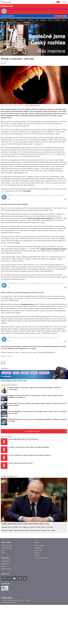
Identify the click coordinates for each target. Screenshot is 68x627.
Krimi (15, 372)
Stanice (3, 550)
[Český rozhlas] (6, 2)
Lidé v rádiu (38, 550)
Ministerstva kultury (27, 304)
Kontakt (37, 555)
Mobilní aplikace (6, 568)
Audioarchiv (21, 20)
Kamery (43, 20)
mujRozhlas (4, 368)
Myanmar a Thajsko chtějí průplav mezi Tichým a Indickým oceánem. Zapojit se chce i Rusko (28, 530)
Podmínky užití (21, 600)
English (28, 600)
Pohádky (24, 372)
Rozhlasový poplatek (41, 558)
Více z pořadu (6, 437)
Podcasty (4, 566)
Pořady (12, 20)
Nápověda (38, 548)
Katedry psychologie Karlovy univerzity (39, 218)
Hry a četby (5, 372)
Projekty (57, 20)
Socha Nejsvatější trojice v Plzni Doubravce (23, 439)
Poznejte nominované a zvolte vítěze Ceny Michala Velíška (28, 447)
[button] (65, 199)
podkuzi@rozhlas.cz (49, 352)
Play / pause (4, 197)
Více (64, 20)
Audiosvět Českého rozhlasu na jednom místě (13, 380)
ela (6, 356)
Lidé (37, 20)
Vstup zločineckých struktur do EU (20, 463)
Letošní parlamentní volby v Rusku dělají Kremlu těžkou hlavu (25, 524)
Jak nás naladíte (40, 545)
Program (4, 20)
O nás (50, 20)
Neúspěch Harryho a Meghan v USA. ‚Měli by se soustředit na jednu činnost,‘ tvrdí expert (27, 527)
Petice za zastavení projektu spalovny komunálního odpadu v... (30, 455)
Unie (17, 243)
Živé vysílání (43, 372)
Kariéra (37, 553)
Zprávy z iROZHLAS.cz (9, 476)
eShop (3, 553)
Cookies (3, 600)
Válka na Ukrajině (6, 545)
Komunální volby (6, 548)
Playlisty (30, 20)
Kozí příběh (27, 191)
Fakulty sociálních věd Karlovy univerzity (53, 249)
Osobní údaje (11, 600)
